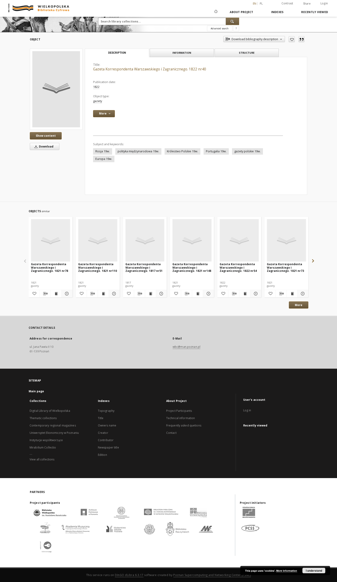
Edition (102, 455)
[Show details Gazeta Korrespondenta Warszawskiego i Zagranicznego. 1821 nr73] (302, 294)
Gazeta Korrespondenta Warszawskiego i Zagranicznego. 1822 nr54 (238, 267)
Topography (106, 411)
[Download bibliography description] (45, 294)
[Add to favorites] (292, 39)
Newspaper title (108, 447)
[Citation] (301, 39)
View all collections (42, 459)
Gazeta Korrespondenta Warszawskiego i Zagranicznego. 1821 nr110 (97, 267)
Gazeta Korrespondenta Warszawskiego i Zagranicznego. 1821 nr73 (285, 267)
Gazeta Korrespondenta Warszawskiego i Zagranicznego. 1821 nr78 (49, 267)
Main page (36, 391)
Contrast (287, 3)
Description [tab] (117, 52)
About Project (241, 12)
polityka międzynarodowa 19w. (138, 151)
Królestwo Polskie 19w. (182, 151)
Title (101, 418)
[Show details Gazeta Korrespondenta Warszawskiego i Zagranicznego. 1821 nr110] (113, 294)
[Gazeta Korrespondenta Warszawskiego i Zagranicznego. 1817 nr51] (145, 240)
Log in (247, 410)
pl (261, 3)
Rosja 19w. (102, 151)
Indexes (277, 12)
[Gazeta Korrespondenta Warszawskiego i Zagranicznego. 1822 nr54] (239, 240)
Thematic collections (43, 418)
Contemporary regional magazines (53, 425)
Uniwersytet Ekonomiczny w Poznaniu (54, 433)
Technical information (180, 418)
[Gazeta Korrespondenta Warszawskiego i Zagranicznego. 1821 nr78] (50, 240)
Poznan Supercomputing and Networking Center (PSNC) (212, 575)
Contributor (105, 440)
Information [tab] (181, 52)
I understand (314, 570)
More (298, 305)
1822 (96, 87)
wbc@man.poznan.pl (186, 347)
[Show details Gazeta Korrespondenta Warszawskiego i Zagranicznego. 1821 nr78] (66, 294)
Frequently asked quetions (183, 425)
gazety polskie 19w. (247, 151)
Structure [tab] (246, 52)
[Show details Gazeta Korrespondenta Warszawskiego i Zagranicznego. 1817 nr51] (160, 294)
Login (324, 3)
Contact (171, 433)
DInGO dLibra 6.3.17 (129, 575)
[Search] (232, 21)
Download (45, 146)
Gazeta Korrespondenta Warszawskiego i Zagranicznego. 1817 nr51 (144, 267)
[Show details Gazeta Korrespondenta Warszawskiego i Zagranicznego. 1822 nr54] (255, 294)
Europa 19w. (103, 159)
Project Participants (179, 411)
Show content (46, 136)
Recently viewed (314, 12)
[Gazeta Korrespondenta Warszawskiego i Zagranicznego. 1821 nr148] (192, 240)
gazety (97, 101)
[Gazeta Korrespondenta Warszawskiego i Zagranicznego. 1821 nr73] (286, 240)
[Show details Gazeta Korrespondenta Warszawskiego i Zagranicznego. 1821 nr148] (207, 294)
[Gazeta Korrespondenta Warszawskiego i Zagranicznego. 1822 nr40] (56, 89)
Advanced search (220, 28)
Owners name (107, 425)
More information (286, 570)
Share (307, 4)
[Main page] (215, 12)
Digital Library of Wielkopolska (50, 411)
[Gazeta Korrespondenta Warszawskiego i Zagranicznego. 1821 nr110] (97, 240)
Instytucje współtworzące (46, 440)
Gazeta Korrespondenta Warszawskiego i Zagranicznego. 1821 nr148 (191, 267)
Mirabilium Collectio (43, 447)
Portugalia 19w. (216, 151)
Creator (103, 433)
